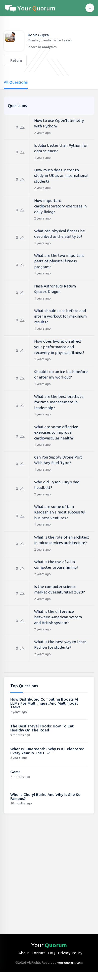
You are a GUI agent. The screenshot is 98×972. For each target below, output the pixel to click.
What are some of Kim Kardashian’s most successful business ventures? (59, 512)
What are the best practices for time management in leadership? (58, 402)
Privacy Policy (70, 953)
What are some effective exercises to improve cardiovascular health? (56, 432)
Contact (38, 953)
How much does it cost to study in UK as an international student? (61, 175)
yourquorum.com (70, 962)
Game (15, 772)
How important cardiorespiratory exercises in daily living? (60, 206)
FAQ (51, 953)
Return (16, 60)
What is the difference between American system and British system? (58, 617)
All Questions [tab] (16, 82)
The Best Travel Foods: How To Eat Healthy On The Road (42, 728)
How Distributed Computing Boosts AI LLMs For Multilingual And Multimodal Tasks (44, 703)
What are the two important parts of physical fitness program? (59, 261)
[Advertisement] (49, 870)
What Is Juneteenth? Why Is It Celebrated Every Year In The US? (47, 751)
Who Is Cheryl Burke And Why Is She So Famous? (45, 796)
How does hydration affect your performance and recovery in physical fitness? (59, 347)
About (23, 953)
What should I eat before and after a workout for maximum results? (60, 316)
